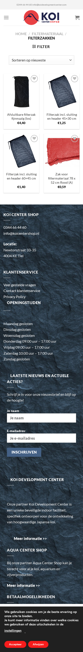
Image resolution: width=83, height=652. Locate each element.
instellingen (12, 630)
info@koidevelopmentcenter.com (49, 4)
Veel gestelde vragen (19, 285)
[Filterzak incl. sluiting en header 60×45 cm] (21, 152)
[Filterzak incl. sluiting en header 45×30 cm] (62, 92)
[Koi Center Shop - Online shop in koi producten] (41, 17)
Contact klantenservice (21, 290)
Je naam (13, 411)
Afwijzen (38, 644)
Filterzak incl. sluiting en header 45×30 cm (62, 117)
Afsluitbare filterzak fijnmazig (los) (21, 117)
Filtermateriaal (47, 33)
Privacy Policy (14, 296)
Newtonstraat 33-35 (19, 250)
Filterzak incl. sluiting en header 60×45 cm (21, 176)
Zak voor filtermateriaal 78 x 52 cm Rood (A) (61, 178)
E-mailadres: (16, 431)
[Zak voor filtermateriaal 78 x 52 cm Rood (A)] (62, 152)
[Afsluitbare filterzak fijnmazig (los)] (21, 92)
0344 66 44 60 (24, 4)
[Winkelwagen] (77, 17)
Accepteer (15, 644)
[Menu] (6, 17)
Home (21, 33)
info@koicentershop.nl (21, 233)
